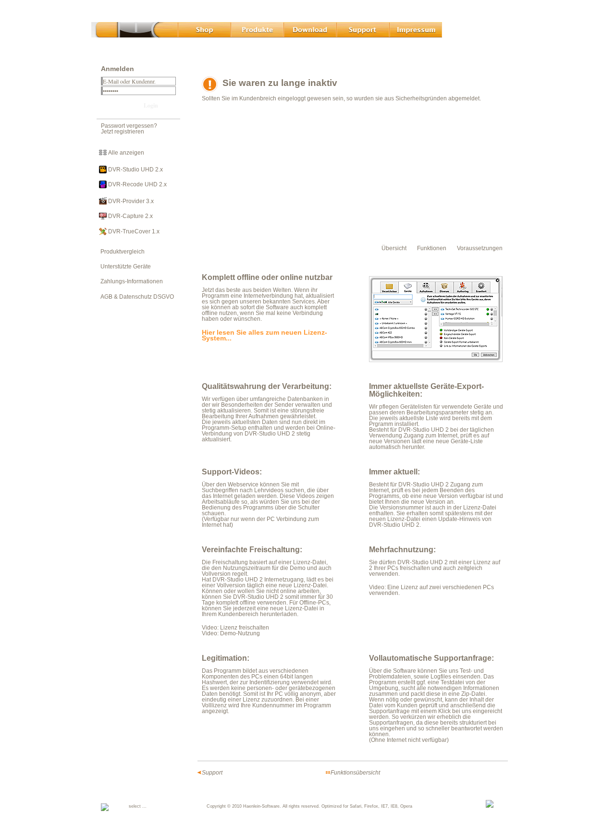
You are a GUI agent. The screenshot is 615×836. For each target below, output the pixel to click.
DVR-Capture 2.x (130, 216)
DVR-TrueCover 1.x (133, 231)
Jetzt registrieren (122, 131)
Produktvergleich (120, 251)
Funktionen (431, 248)
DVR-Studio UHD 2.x (135, 169)
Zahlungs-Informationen (129, 281)
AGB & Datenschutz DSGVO (135, 296)
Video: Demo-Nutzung (231, 633)
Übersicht (393, 248)
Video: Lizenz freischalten (235, 627)
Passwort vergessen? (129, 125)
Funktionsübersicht (355, 772)
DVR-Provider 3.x (130, 201)
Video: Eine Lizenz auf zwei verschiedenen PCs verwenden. (431, 590)
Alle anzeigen (125, 152)
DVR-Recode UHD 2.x (137, 184)
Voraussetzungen (480, 248)
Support (212, 772)
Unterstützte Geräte (123, 266)
